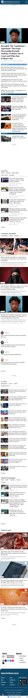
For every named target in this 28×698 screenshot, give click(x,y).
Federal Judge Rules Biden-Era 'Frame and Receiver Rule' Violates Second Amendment (19, 117)
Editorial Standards (23, 656)
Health (6, 480)
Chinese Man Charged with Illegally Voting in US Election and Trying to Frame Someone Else (19, 99)
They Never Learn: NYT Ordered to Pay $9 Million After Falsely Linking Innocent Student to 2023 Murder (14, 85)
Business (8, 173)
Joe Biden (11, 175)
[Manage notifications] (3, 695)
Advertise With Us (23, 662)
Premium (2, 677)
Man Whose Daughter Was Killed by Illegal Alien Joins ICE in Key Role (19, 108)
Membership (12, 680)
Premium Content (6, 530)
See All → (3, 227)
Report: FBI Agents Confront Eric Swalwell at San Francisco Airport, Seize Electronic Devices (17, 426)
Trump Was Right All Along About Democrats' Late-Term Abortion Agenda (13, 345)
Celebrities (12, 480)
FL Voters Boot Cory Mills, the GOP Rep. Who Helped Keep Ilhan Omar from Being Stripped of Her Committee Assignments (17, 399)
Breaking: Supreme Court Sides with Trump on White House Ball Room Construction (18, 210)
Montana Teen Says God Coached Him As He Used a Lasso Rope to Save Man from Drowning (17, 512)
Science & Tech (5, 386)
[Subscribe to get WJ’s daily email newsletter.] (4, 657)
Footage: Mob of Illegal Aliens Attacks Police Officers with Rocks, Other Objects (17, 201)
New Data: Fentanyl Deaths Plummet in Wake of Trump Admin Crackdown (16, 180)
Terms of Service (18, 692)
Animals (3, 482)
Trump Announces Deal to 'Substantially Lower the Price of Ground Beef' (13, 91)
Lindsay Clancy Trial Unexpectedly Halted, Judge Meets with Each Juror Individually (18, 454)
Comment (17, 60)
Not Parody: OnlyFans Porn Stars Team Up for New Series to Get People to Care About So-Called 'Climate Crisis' (14, 609)
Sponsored (12, 684)
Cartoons (16, 235)
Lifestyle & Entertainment (8, 478)
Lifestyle (2, 684)
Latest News (4, 171)
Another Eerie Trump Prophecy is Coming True (19, 137)
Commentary (4, 235)
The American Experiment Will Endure (11, 354)
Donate (11, 682)
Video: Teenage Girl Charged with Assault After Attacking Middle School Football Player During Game (18, 447)
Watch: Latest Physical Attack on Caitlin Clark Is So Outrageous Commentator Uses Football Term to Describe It (13, 259)
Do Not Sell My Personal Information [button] (14, 694)
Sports (10, 383)
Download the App (22, 677)
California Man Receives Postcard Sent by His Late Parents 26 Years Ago (18, 487)
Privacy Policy (9, 692)
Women (19, 480)
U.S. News (4, 381)
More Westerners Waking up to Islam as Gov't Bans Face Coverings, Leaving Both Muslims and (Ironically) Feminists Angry (14, 68)
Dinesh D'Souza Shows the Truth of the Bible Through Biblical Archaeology (12, 363)
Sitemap (13, 692)
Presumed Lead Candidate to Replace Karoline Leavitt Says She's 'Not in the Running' (18, 412)
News (2, 680)
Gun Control (4, 175)
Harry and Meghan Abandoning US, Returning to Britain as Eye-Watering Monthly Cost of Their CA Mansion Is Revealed (18, 434)
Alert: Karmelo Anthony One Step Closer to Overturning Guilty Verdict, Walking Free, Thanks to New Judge (18, 419)
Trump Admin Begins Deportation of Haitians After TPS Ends (18, 404)
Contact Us (21, 658)
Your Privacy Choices (15, 697)
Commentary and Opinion (8, 233)
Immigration (4, 383)
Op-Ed (11, 235)
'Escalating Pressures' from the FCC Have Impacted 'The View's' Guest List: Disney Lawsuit (14, 80)
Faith (2, 480)
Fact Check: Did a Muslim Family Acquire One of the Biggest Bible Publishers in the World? (14, 581)
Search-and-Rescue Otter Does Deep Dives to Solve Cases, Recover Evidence (17, 494)
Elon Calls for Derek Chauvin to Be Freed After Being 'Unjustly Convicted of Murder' (17, 461)
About (11, 677)
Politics (3, 173)
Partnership (22, 660)
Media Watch (15, 173)
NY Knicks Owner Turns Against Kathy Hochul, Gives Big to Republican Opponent (18, 219)
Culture (15, 383)
